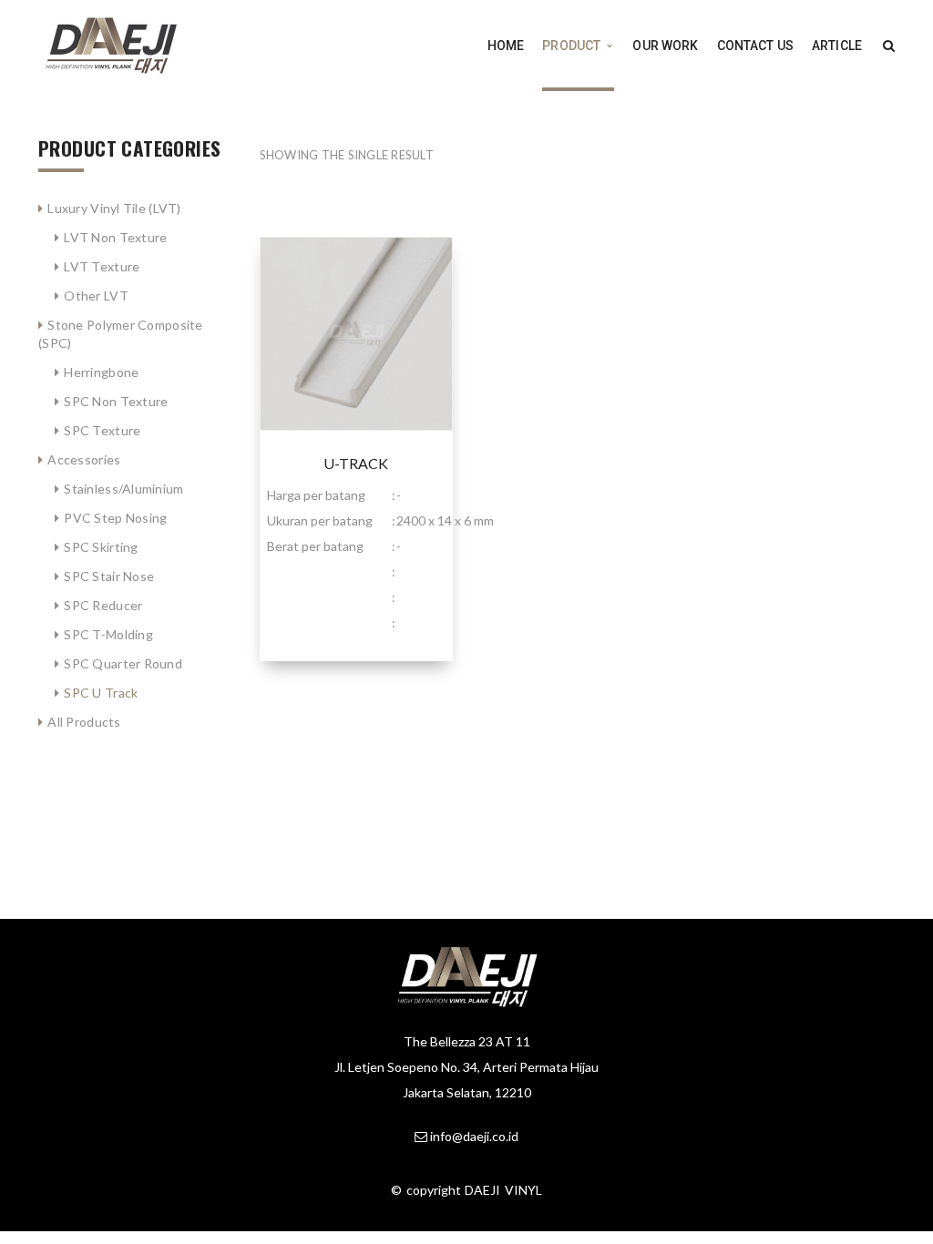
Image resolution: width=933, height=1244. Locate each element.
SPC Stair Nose (109, 576)
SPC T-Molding (108, 634)
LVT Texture (101, 266)
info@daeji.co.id (474, 1136)
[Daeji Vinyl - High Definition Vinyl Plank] (110, 44)
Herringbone (101, 372)
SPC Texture (102, 430)
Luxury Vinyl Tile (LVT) (113, 208)
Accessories (83, 459)
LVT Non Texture (115, 237)
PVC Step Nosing (115, 517)
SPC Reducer (103, 605)
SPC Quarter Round (123, 663)
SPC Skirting (101, 547)
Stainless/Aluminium (123, 488)
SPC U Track (101, 692)
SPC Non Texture (116, 401)
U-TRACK (355, 463)
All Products (83, 721)
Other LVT (96, 295)
